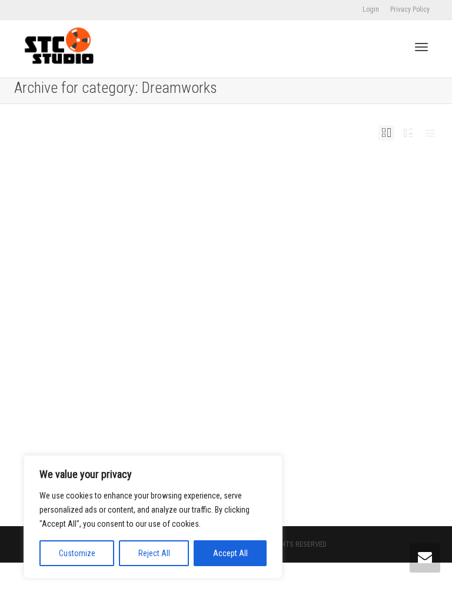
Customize (77, 553)
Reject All (154, 553)
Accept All (230, 553)
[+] (115, 277)
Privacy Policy (410, 9)
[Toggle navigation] (421, 47)
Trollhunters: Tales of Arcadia (104, 342)
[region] (153, 516)
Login (371, 9)
